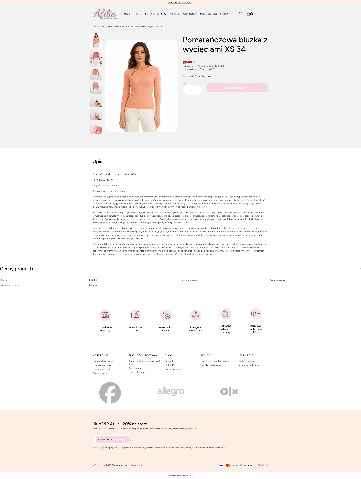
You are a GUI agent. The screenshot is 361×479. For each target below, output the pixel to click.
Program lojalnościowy (104, 360)
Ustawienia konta (101, 369)
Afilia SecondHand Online (102, 27)
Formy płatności (137, 372)
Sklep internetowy (179, 475)
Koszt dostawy (136, 367)
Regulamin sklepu (246, 360)
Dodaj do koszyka (237, 87)
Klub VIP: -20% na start (179, 2)
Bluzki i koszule (121, 27)
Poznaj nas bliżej (173, 369)
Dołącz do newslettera (112, 439)
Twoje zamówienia (102, 365)
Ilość (185, 83)
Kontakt (169, 360)
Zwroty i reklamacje (211, 365)
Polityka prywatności (248, 365)
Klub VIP (169, 365)
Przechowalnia (100, 373)
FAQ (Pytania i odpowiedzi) (215, 360)
